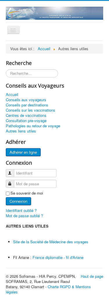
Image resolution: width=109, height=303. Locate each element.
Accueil (12, 94)
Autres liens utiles (21, 131)
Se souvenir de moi (26, 193)
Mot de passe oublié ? (24, 215)
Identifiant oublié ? (21, 210)
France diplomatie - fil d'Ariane (57, 257)
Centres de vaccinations (26, 115)
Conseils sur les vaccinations (30, 110)
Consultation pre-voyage (26, 120)
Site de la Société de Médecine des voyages (50, 241)
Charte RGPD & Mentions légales (48, 289)
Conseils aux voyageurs (26, 99)
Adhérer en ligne (23, 152)
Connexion (18, 201)
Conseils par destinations (27, 105)
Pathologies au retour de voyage (33, 125)
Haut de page (92, 276)
